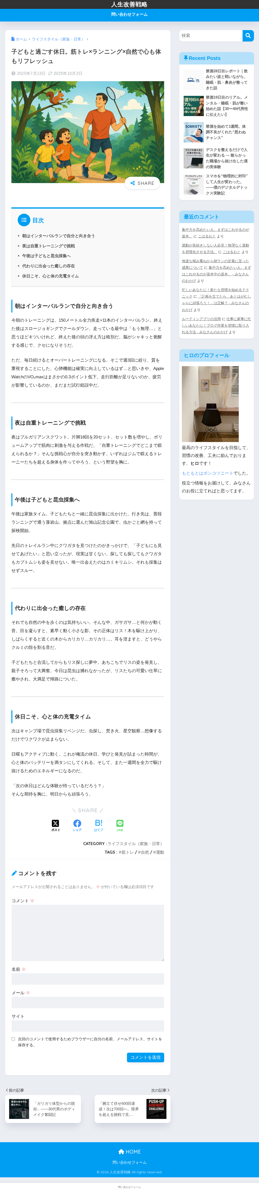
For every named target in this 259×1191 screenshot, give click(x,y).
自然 (145, 852)
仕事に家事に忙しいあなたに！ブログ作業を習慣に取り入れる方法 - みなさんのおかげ (216, 325)
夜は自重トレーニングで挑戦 (48, 246)
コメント (23, 900)
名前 (19, 969)
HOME (132, 1152)
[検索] (248, 35)
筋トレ (128, 852)
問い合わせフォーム (129, 14)
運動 (160, 852)
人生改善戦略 (129, 4)
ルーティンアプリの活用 (201, 319)
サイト (18, 1016)
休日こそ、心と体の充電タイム (50, 276)
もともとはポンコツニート (207, 473)
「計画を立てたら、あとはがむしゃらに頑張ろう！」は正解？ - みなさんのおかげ (216, 303)
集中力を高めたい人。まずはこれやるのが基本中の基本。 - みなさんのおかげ (216, 274)
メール (21, 992)
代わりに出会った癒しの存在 (48, 265)
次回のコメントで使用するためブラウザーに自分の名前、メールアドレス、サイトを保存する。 (90, 1042)
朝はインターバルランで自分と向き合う (58, 235)
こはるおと (207, 236)
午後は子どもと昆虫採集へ (46, 255)
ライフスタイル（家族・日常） (135, 843)
